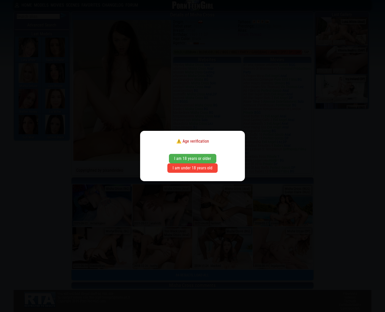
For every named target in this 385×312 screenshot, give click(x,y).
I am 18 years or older (192, 158)
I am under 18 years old (192, 167)
